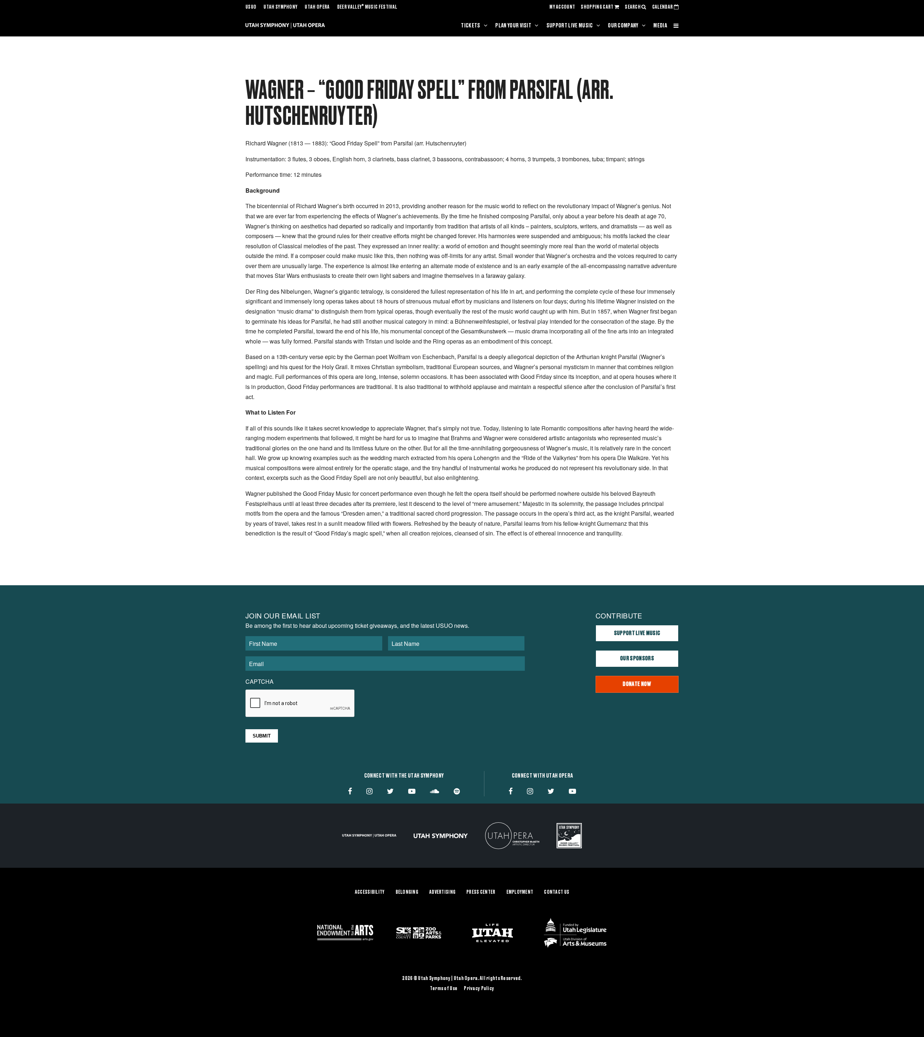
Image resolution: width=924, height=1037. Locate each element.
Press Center (480, 892)
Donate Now (637, 684)
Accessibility (370, 892)
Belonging (407, 892)
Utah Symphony (280, 7)
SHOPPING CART (597, 7)
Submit (262, 736)
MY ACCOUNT (562, 7)
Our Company (623, 26)
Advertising (442, 892)
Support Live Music (569, 26)
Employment (519, 892)
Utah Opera (317, 7)
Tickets (470, 26)
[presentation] (300, 704)
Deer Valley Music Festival (367, 7)
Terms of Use (443, 988)
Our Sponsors (637, 658)
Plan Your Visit (513, 26)
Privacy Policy (479, 988)
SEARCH (633, 7)
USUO (250, 7)
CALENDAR (663, 7)
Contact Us (556, 892)
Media (660, 26)
